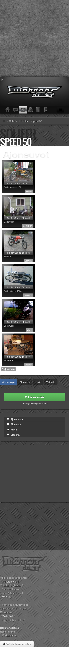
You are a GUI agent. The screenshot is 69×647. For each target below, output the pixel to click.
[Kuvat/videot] (23, 110)
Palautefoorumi (10, 581)
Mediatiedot (8, 616)
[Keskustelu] (15, 110)
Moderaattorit (9, 635)
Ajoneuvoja (8, 382)
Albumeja (25, 382)
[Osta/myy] (30, 110)
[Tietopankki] (38, 110)
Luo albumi (42, 403)
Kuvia (38, 382)
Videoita (50, 382)
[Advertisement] (34, 38)
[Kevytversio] (46, 110)
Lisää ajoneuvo (29, 403)
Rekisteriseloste (9, 627)
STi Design (7, 597)
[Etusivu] (8, 110)
